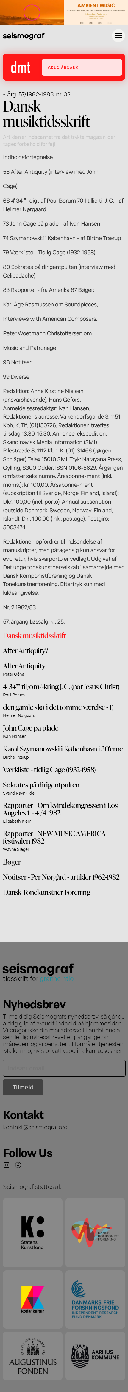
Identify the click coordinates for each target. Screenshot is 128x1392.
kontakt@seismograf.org (35, 1126)
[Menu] (118, 35)
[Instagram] (6, 1165)
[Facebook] (18, 1165)
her (117, 1050)
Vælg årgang (63, 67)
